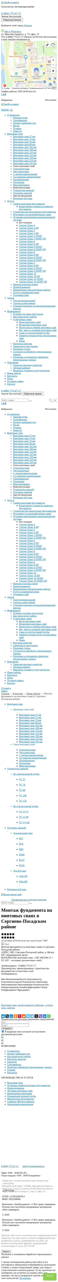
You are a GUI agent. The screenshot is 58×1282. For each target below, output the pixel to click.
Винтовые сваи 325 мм (24, 163)
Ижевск (28, 25)
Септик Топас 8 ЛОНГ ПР (32, 260)
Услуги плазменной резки (26, 292)
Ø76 (21, 844)
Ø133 (21, 860)
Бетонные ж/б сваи (22, 198)
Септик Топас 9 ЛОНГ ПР (32, 271)
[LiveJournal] (7, 1016)
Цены (22, 341)
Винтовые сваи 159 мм (24, 158)
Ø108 (21, 854)
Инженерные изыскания (19, 1093)
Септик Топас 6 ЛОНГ (30, 247)
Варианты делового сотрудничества (31, 370)
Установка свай (21, 295)
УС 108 (22, 795)
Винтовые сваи (15, 134)
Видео (16, 125)
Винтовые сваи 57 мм (24, 136)
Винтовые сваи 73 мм (24, 139)
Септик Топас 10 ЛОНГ (31, 279)
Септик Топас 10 (27, 273)
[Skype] (28, 1016)
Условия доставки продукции (28, 314)
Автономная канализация (20, 1104)
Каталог (11, 384)
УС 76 (22, 784)
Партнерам (12, 362)
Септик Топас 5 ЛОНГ (30, 236)
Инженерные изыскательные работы (31, 290)
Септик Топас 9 (27, 263)
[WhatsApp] (49, 1016)
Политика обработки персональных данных (29, 1067)
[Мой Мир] (11, 1016)
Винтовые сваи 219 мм (24, 160)
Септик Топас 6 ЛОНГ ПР (32, 249)
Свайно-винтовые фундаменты (29, 203)
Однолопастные (21, 169)
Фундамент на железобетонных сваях (32, 214)
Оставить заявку (15, 381)
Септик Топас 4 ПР (29, 228)
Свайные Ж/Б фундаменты (20, 1101)
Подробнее (25, 1278)
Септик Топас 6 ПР (29, 244)
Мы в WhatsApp (12, 31)
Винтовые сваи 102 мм (24, 147)
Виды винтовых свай (30, 322)
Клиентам (18, 693)
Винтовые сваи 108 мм (24, 150)
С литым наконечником (25, 174)
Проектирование (21, 287)
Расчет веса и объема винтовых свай (37, 327)
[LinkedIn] (3, 1016)
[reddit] (24, 1016)
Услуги (10, 201)
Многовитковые (21, 185)
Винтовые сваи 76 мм (24, 142)
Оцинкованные (21, 179)
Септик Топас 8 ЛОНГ (30, 257)
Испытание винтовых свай (33, 325)
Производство (20, 117)
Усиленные (18, 182)
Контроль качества (22, 343)
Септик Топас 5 (27, 230)
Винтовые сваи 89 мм (24, 144)
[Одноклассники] (15, 1016)
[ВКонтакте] (44, 1016)
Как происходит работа (25, 316)
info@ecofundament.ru (33, 1166)
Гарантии (12, 1062)
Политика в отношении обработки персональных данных (30, 358)
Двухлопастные (21, 171)
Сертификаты (20, 120)
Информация (13, 311)
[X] (36, 1016)
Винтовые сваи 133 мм (24, 155)
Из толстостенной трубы (25, 806)
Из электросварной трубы (26, 774)
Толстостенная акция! (24, 300)
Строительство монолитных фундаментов (34, 212)
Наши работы (14, 373)
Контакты (12, 376)
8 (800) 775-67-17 (11, 13)
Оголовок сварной (22, 193)
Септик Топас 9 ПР (29, 265)
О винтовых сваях (22, 319)
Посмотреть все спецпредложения (29, 899)
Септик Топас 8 (27, 252)
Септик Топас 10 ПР (29, 276)
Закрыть (6, 1251)
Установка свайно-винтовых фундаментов (28, 1085)
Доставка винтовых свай (19, 1091)
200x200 (23, 881)
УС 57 (22, 779)
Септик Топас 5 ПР (29, 233)
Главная (5, 693)
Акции (10, 298)
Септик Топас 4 (27, 225)
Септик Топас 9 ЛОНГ (30, 268)
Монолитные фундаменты (20, 1099)
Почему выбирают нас (24, 123)
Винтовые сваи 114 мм (24, 152)
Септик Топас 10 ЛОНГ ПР (33, 281)
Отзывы (17, 128)
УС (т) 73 (23, 811)
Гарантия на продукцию (25, 346)
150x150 (23, 876)
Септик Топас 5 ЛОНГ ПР (32, 238)
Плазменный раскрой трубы (21, 1096)
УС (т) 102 (24, 822)
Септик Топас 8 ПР (29, 255)
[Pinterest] (19, 1016)
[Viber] (40, 1016)
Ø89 (21, 849)
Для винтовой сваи (23, 833)
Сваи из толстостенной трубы (34, 333)
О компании (13, 115)
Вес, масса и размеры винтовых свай (38, 330)
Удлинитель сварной (23, 190)
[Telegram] (32, 1016)
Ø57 (21, 838)
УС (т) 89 (23, 817)
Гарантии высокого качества (27, 365)
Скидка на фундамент (24, 303)
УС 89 (22, 790)
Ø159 (21, 865)
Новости (17, 131)
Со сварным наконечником (27, 177)
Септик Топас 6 (27, 241)
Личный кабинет (21, 368)
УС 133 (22, 801)
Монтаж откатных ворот (25, 284)
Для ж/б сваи (19, 871)
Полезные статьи (21, 349)
